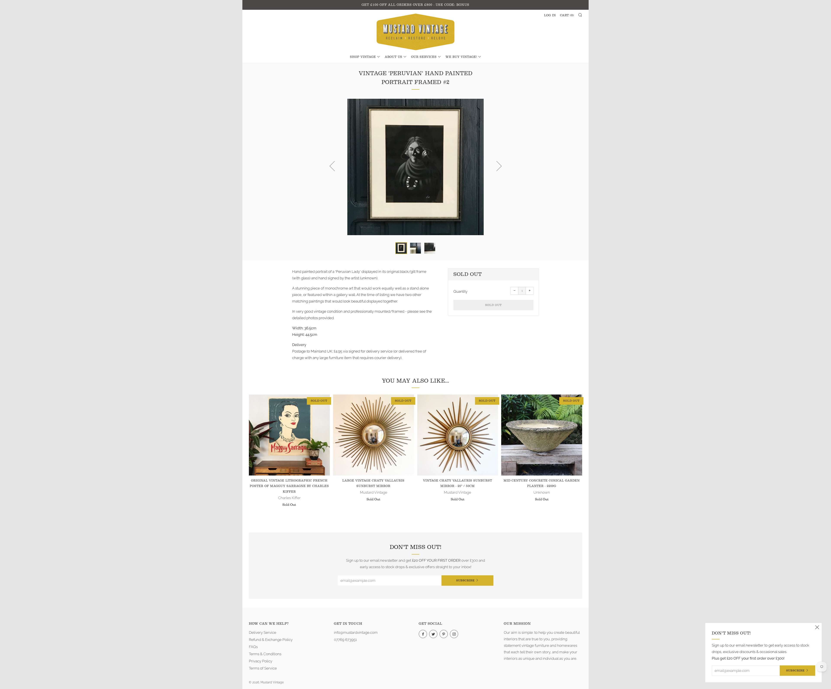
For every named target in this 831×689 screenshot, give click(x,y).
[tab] (401, 248)
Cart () (567, 15)
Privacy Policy (260, 661)
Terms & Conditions (265, 654)
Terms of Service (263, 668)
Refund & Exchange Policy (271, 639)
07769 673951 (345, 639)
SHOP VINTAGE (363, 57)
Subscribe (465, 580)
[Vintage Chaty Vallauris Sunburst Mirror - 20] (457, 435)
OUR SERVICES (424, 57)
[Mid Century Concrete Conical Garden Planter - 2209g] (541, 435)
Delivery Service (262, 632)
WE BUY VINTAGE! (461, 57)
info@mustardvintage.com (356, 632)
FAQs (253, 647)
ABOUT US (393, 57)
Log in (550, 15)
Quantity (460, 291)
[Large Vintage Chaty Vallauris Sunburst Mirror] (373, 435)
